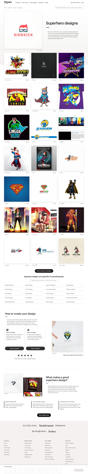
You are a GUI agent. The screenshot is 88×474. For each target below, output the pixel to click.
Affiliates (67, 452)
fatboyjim (7, 265)
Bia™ (61, 80)
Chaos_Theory (8, 79)
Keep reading (13, 407)
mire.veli (7, 110)
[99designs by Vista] (8, 2)
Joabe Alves (35, 234)
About (5, 443)
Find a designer (33, 2)
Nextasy (34, 141)
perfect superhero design (54, 38)
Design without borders (70, 447)
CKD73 (7, 203)
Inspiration (41, 2)
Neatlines (62, 234)
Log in (82, 2)
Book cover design (49, 456)
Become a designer (69, 443)
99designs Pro (28, 456)
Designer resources (69, 459)
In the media (6, 450)
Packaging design (49, 452)
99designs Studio (28, 454)
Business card (48, 445)
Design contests (28, 443)
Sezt (33, 172)
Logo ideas (67, 454)
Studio (46, 2)
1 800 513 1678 (76, 2)
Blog (66, 445)
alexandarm (40, 50)
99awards (67, 450)
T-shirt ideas (68, 456)
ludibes (54, 353)
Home (5, 7)
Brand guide (47, 450)
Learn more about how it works (72, 355)
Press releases (7, 447)
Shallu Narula (35, 110)
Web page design (48, 447)
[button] (86, 466)
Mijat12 (34, 80)
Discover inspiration (29, 450)
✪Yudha (61, 141)
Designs (15, 7)
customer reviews (31, 358)
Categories (18, 2)
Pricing (26, 452)
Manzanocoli (8, 172)
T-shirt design (48, 454)
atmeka (61, 172)
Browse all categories (49, 459)
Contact (5, 445)
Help (66, 463)
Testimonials (6, 452)
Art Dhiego (8, 141)
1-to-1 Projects (27, 445)
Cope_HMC (35, 265)
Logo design (47, 443)
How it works (25, 2)
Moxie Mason (62, 265)
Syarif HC (35, 203)
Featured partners (69, 461)
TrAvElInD (62, 203)
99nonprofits (7, 454)
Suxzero (7, 234)
